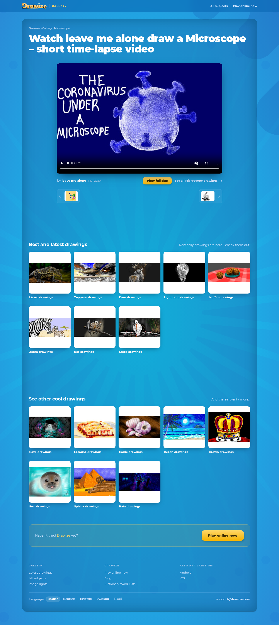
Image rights (38, 584)
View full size (157, 180)
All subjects (219, 6)
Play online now (245, 6)
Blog (107, 578)
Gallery (47, 28)
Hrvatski (86, 599)
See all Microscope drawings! (196, 180)
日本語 (118, 599)
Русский (103, 599)
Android (186, 572)
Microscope (62, 28)
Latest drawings (40, 572)
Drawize (34, 28)
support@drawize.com (233, 599)
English (53, 599)
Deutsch (69, 599)
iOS (182, 578)
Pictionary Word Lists (120, 584)
